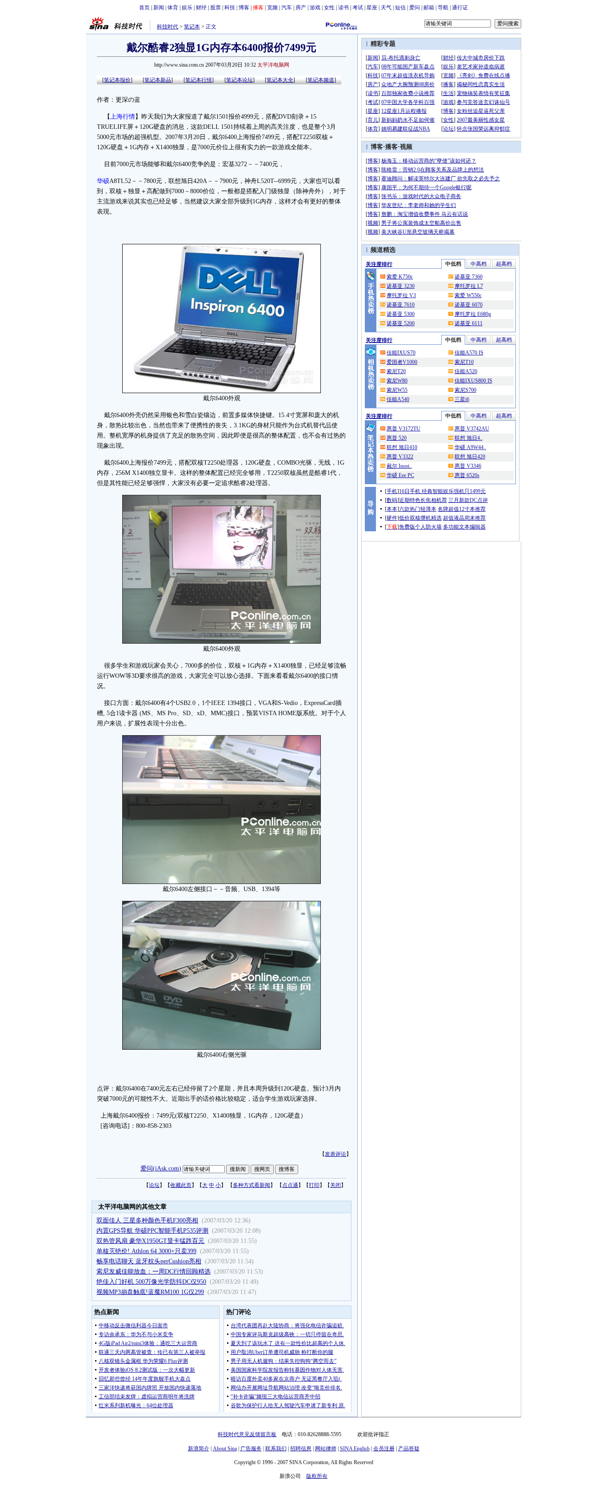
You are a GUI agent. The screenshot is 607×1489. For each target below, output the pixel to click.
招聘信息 (300, 1448)
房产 (301, 7)
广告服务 (251, 1448)
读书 (343, 7)
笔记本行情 (198, 80)
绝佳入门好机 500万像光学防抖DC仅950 (151, 1281)
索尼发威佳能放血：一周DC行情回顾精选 (153, 1271)
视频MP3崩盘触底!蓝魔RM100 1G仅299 (150, 1292)
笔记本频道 (320, 80)
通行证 (460, 7)
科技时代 (167, 27)
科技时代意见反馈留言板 (247, 1434)
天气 (386, 7)
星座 (372, 7)
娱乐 (187, 7)
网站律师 (325, 1448)
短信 (400, 7)
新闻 (158, 7)
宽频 (272, 7)
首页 (144, 7)
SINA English (355, 1448)
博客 (244, 7)
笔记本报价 (117, 80)
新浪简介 (198, 1448)
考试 (357, 7)
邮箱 (428, 7)
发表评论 (335, 1154)
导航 (443, 7)
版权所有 (316, 1476)
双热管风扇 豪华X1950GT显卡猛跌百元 (150, 1241)
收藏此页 (181, 1185)
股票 (215, 7)
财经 (201, 7)
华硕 (103, 181)
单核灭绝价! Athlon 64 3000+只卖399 (146, 1251)
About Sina (225, 1448)
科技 (229, 7)
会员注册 (384, 1448)
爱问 (414, 7)
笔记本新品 (157, 80)
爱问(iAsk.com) (160, 1168)
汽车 (286, 7)
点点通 (290, 1185)
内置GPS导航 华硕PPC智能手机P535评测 (152, 1230)
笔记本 (192, 27)
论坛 (154, 1185)
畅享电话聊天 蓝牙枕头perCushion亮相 (148, 1261)
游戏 (315, 7)
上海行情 (122, 116)
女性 (329, 7)
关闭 (335, 1185)
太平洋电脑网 (273, 65)
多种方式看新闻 (251, 1185)
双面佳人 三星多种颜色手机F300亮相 (147, 1220)
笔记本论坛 (239, 80)
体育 (173, 7)
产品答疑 (408, 1448)
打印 (314, 1185)
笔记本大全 (280, 80)
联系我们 (276, 1448)
